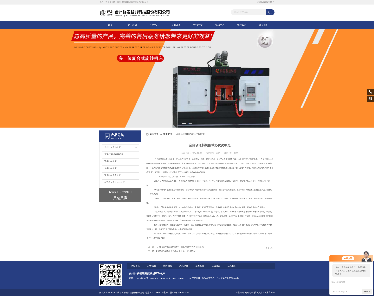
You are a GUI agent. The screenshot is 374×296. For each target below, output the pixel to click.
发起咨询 (366, 291)
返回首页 (261, 2)
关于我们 (132, 25)
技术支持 (198, 25)
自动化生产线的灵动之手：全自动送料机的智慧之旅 (180, 247)
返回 (267, 248)
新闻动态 (176, 25)
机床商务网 (269, 292)
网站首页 (154, 134)
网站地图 (249, 292)
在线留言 (241, 25)
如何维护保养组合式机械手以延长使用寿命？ (176, 251)
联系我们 (270, 2)
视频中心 (220, 25)
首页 (110, 25)
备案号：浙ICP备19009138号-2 (176, 292)
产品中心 (154, 25)
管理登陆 (240, 292)
